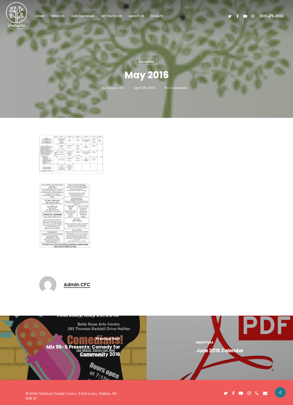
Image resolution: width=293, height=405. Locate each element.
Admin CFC (115, 88)
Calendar (146, 62)
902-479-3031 (272, 16)
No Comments (175, 88)
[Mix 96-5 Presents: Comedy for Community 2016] (73, 348)
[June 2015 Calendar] (219, 348)
